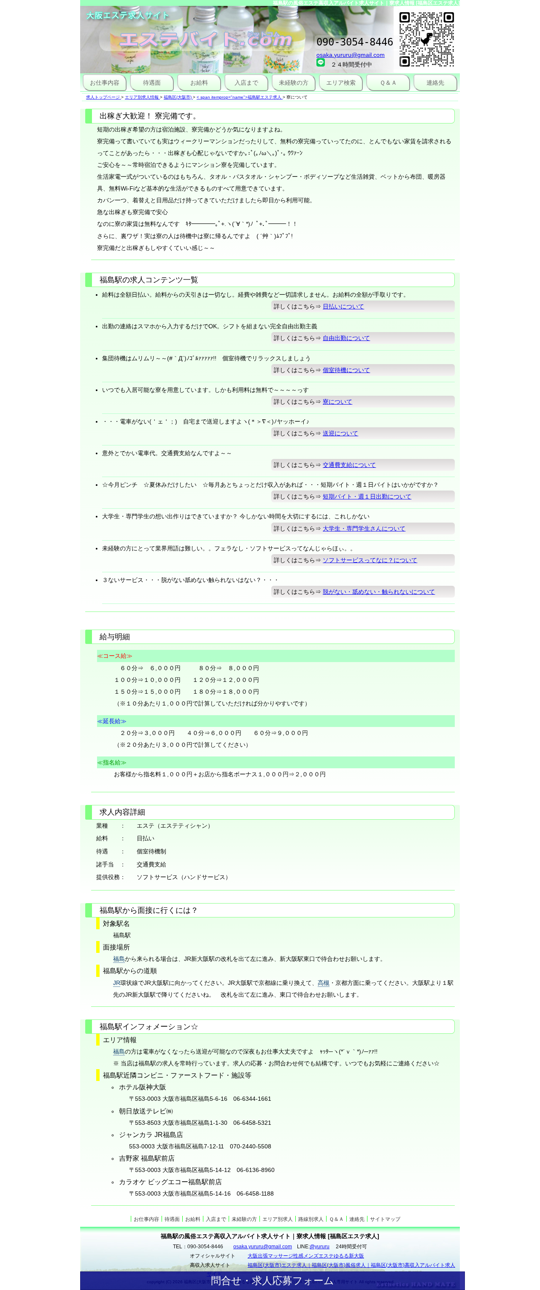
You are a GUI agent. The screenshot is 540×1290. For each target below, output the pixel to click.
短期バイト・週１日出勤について (367, 496)
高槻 (323, 982)
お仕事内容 (104, 82)
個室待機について (346, 370)
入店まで (246, 82)
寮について (337, 401)
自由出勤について (346, 338)
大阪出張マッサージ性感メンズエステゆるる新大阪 (306, 1256)
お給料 (199, 82)
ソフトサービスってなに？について (370, 560)
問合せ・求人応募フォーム (272, 1280)
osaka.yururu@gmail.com (350, 54)
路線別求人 (311, 1219)
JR (116, 982)
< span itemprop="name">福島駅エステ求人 (239, 97)
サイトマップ (385, 1219)
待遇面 (152, 82)
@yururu (319, 1247)
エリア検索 (341, 82)
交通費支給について (349, 464)
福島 (119, 958)
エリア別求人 (277, 1219)
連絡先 (435, 82)
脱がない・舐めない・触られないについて (379, 591)
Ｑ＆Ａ (388, 82)
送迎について (340, 433)
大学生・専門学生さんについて (364, 528)
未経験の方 (293, 82)
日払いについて (343, 306)
